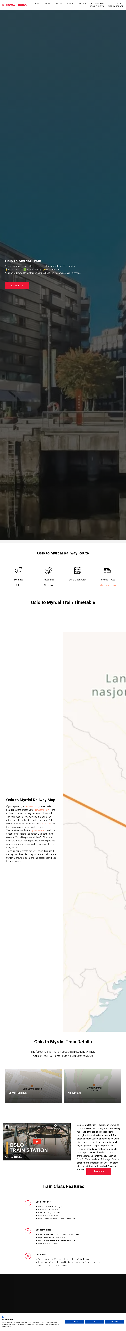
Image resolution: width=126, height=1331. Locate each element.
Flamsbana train (41, 810)
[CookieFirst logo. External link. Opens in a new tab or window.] (3, 1317)
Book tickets (97, 6)
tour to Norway (31, 806)
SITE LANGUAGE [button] (116, 6)
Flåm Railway (45, 823)
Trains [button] (59, 4)
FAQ (110, 4)
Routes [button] (48, 4)
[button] (37, 1142)
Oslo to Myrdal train (107, 585)
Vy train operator (39, 830)
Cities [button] (70, 4)
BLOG (119, 4)
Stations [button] (82, 4)
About (36, 4)
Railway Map (97, 4)
